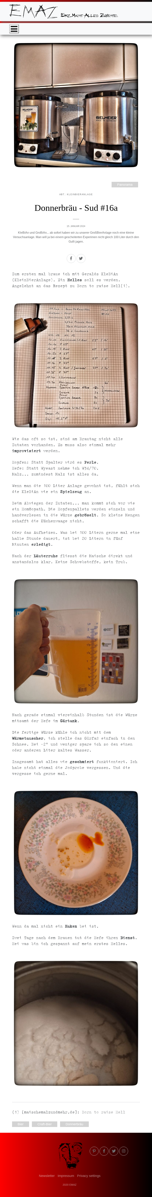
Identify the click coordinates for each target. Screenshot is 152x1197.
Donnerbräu (74, 1124)
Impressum (66, 1176)
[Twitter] (81, 258)
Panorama (125, 184)
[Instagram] (123, 1151)
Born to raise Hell (103, 1112)
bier (21, 1124)
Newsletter (47, 1176)
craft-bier (44, 1124)
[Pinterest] (94, 1151)
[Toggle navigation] (14, 29)
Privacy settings (88, 1176)
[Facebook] (71, 258)
